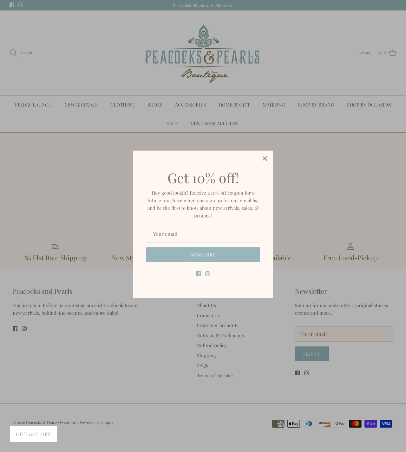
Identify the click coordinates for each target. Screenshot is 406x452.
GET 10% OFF (33, 434)
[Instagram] (207, 273)
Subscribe (203, 254)
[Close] (265, 158)
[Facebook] (198, 273)
